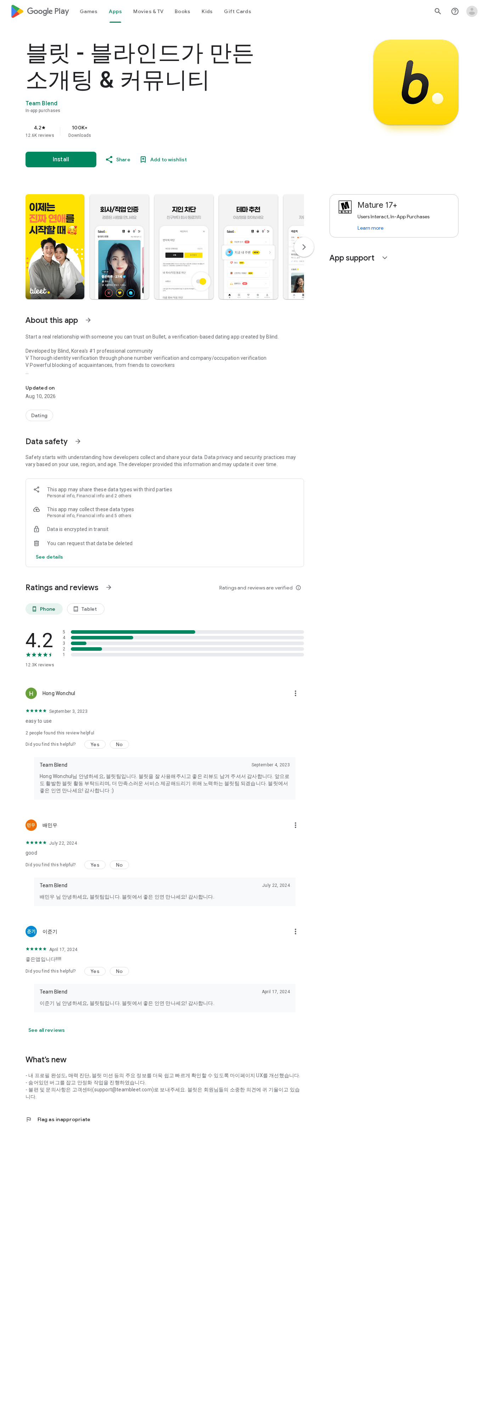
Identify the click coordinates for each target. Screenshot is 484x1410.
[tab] (88, 11)
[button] (55, 246)
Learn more (370, 228)
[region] (167, 131)
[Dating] (39, 415)
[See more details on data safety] (49, 556)
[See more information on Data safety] (77, 441)
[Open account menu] (471, 11)
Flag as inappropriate (58, 1119)
